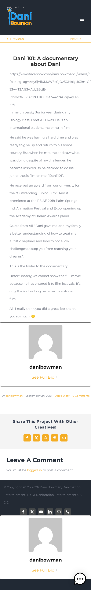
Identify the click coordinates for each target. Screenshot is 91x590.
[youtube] (41, 511)
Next (74, 39)
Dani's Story (62, 395)
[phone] (67, 511)
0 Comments (81, 395)
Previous (17, 39)
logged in (34, 470)
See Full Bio (43, 377)
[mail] (58, 511)
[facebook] (23, 511)
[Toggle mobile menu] (82, 19)
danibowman (14, 395)
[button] (80, 579)
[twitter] (32, 511)
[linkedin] (50, 511)
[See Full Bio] (56, 377)
